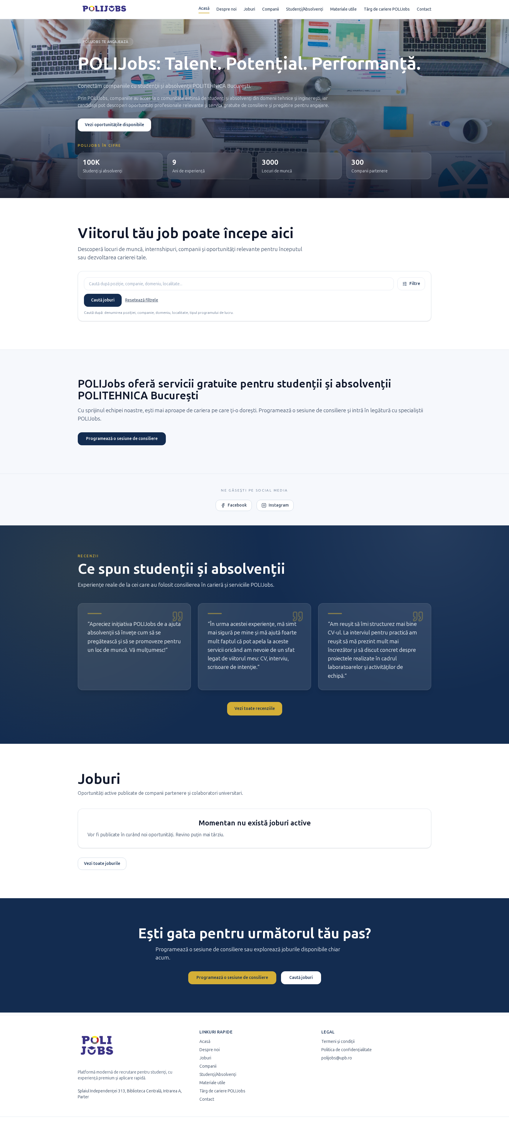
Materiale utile (343, 9)
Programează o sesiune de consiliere (122, 438)
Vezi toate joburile (102, 863)
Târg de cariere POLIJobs (387, 9)
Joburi (249, 9)
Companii (270, 9)
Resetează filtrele (141, 300)
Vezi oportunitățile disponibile (114, 124)
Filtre (414, 283)
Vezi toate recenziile (254, 708)
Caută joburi (103, 300)
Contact (424, 9)
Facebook (237, 505)
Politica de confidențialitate (346, 1049)
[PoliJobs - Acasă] (104, 9)
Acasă (204, 8)
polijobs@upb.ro (336, 1058)
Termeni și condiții (338, 1041)
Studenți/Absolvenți (304, 9)
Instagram (279, 505)
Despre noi (227, 9)
